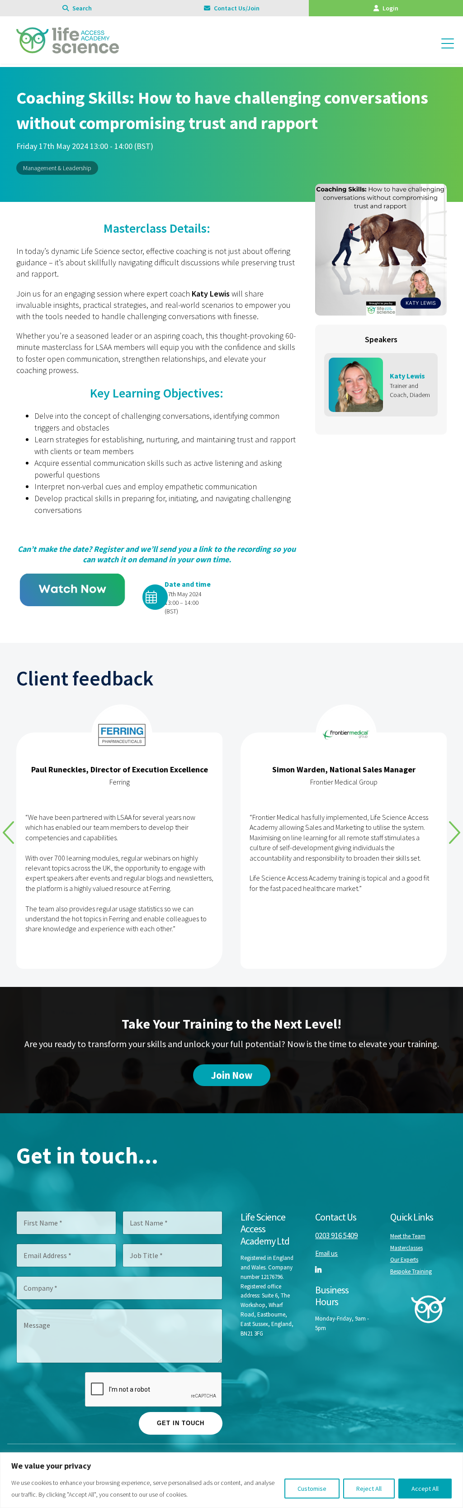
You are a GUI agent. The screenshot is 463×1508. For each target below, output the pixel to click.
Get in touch (180, 1423)
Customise (312, 1488)
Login (389, 8)
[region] (231, 1480)
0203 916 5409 (336, 1235)
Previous (8, 832)
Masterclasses (406, 1248)
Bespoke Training (411, 1271)
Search (81, 8)
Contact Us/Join (236, 8)
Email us (326, 1253)
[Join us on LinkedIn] (318, 1269)
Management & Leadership (57, 168)
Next (454, 832)
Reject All (369, 1488)
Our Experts (404, 1260)
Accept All (425, 1488)
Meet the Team (407, 1236)
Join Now (231, 1075)
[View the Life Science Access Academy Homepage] (67, 48)
